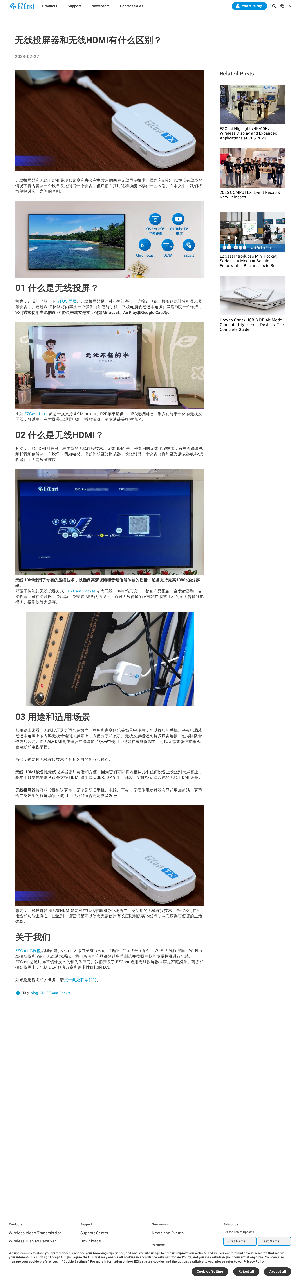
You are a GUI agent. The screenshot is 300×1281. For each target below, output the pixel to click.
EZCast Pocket (81, 591)
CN (42, 993)
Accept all (277, 1271)
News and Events (168, 1233)
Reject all (246, 1271)
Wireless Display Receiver (32, 1241)
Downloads (90, 1241)
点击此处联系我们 (80, 979)
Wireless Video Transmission (35, 1233)
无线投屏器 (66, 301)
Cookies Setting (210, 1271)
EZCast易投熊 (28, 950)
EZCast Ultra (36, 413)
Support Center (94, 1233)
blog (34, 993)
